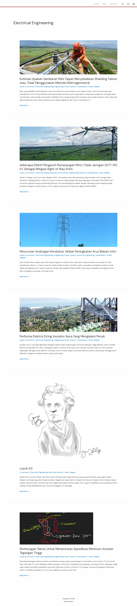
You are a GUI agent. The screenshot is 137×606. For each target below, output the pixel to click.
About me (114, 4)
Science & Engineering (88, 173)
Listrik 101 (26, 469)
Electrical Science (61, 173)
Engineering (58, 86)
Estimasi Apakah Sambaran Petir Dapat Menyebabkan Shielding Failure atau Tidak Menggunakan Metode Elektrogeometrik (68, 81)
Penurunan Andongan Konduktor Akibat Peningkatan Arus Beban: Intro (68, 251)
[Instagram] (128, 4)
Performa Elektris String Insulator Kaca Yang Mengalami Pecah (62, 336)
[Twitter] (122, 4)
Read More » (24, 105)
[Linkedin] (133, 4)
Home (96, 4)
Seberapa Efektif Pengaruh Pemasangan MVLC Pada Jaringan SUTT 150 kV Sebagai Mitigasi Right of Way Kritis (68, 167)
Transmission (82, 86)
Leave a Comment (27, 86)
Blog (104, 4)
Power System (70, 86)
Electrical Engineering (44, 86)
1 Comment (24, 472)
